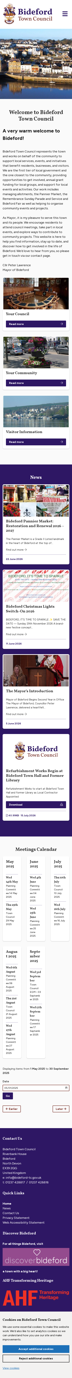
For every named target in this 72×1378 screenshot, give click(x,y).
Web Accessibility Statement (24, 1222)
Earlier (13, 1109)
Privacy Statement (16, 1218)
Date (6, 1081)
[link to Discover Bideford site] (36, 1267)
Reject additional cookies (36, 1358)
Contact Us (11, 1213)
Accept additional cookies (36, 1349)
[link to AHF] (36, 1307)
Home (7, 1204)
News (7, 1208)
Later (60, 1109)
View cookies (11, 1368)
